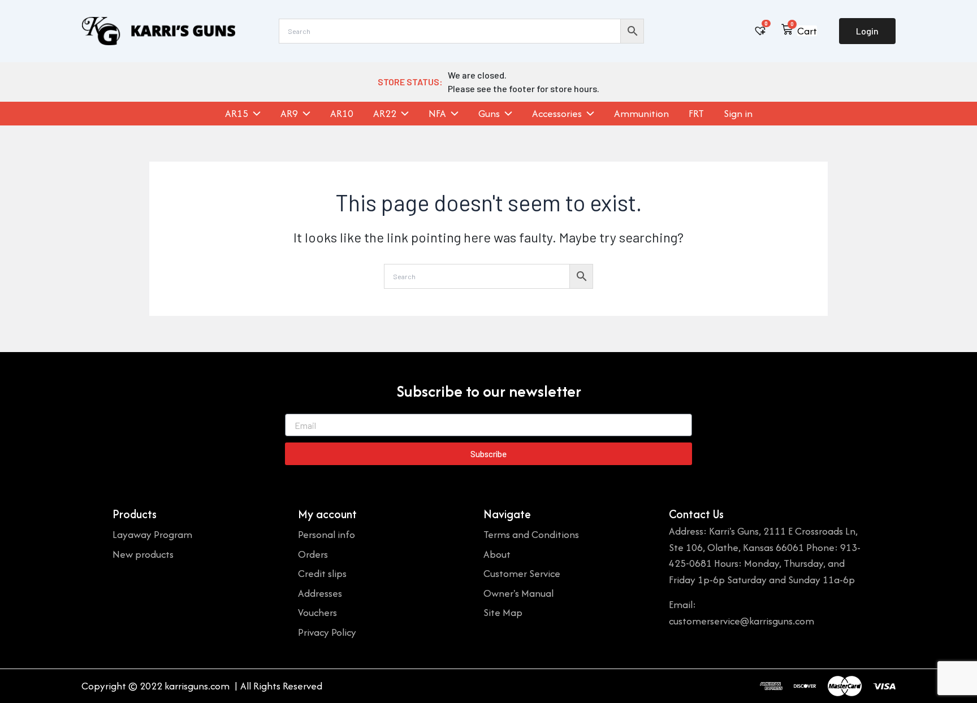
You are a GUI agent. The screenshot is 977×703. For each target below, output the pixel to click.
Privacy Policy (327, 632)
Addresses (320, 593)
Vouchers (317, 612)
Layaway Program (152, 534)
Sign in (738, 113)
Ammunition (641, 113)
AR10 (341, 113)
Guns (489, 113)
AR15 (236, 113)
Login (867, 30)
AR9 (289, 113)
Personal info (326, 534)
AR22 (384, 113)
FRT (696, 113)
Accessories (557, 113)
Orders (313, 554)
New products (143, 554)
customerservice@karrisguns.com (741, 621)
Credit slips (322, 573)
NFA (437, 113)
